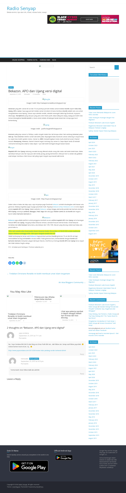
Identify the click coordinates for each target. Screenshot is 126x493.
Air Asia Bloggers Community (72, 282)
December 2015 (94, 221)
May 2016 (92, 212)
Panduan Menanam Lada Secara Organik (102, 123)
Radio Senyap (21, 8)
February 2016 (93, 215)
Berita (11, 87)
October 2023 (93, 145)
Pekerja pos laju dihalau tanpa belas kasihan (44, 298)
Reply (82, 354)
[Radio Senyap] (9, 60)
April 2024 (92, 142)
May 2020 (92, 170)
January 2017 (93, 203)
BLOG (54, 60)
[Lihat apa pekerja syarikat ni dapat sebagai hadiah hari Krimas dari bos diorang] (73, 296)
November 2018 (94, 191)
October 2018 (93, 194)
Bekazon (33, 236)
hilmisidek (27, 94)
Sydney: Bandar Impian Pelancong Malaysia (102, 131)
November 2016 (94, 209)
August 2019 (93, 182)
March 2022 (92, 158)
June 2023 (92, 148)
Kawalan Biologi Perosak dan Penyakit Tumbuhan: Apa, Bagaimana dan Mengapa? (103, 309)
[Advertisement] (63, 42)
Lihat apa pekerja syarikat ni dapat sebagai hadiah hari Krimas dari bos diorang (72, 314)
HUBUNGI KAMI (45, 60)
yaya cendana (24, 333)
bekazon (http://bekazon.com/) (63, 207)
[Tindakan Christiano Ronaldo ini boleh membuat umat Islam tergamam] (19, 296)
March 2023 (92, 151)
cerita (44, 94)
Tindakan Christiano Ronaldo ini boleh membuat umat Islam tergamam (38, 273)
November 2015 (94, 224)
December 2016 (94, 206)
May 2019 (92, 185)
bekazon (55, 204)
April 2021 (92, 167)
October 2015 (93, 228)
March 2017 (92, 197)
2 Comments (36, 94)
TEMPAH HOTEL (32, 60)
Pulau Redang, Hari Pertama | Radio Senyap (103, 314)
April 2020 (92, 173)
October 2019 (93, 179)
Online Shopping (18, 60)
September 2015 (94, 231)
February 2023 (93, 154)
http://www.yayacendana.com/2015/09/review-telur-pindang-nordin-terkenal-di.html (37, 350)
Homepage (92, 333)
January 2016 (93, 218)
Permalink (22, 338)
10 (50, 301)
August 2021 (93, 164)
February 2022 (93, 161)
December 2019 (94, 176)
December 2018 (94, 188)
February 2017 (93, 200)
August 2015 (93, 234)
